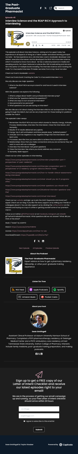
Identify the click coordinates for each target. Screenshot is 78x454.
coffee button (58, 205)
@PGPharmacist (28, 214)
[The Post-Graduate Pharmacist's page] (49, 8)
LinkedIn (62, 214)
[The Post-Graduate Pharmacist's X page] (44, 8)
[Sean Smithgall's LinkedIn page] (41, 353)
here (61, 77)
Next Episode (24, 248)
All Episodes (37, 248)
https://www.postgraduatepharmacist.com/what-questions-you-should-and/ (36, 185)
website (31, 73)
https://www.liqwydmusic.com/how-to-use (29, 231)
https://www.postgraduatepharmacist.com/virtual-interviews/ (30, 196)
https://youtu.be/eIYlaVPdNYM (23, 227)
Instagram (52, 214)
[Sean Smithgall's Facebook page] (36, 353)
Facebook (44, 214)
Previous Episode (52, 248)
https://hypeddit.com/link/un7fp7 (34, 235)
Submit (39, 429)
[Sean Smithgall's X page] (39, 353)
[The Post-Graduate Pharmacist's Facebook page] (41, 8)
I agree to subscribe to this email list (40, 421)
